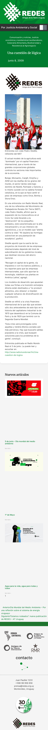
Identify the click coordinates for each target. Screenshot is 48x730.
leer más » (8, 448)
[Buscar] (45, 27)
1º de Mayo (10, 515)
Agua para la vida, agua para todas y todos (21, 587)
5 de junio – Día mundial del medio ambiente (20, 442)
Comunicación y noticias (20, 37)
